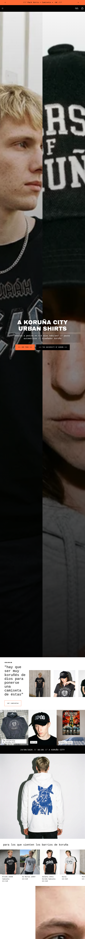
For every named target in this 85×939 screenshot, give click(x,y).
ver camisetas (13, 703)
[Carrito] (82, 8)
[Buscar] (75, 8)
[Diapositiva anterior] (5, 2)
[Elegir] (16, 871)
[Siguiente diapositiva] (78, 2)
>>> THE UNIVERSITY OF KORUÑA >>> (53, 347)
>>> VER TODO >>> (25, 347)
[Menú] (2, 8)
